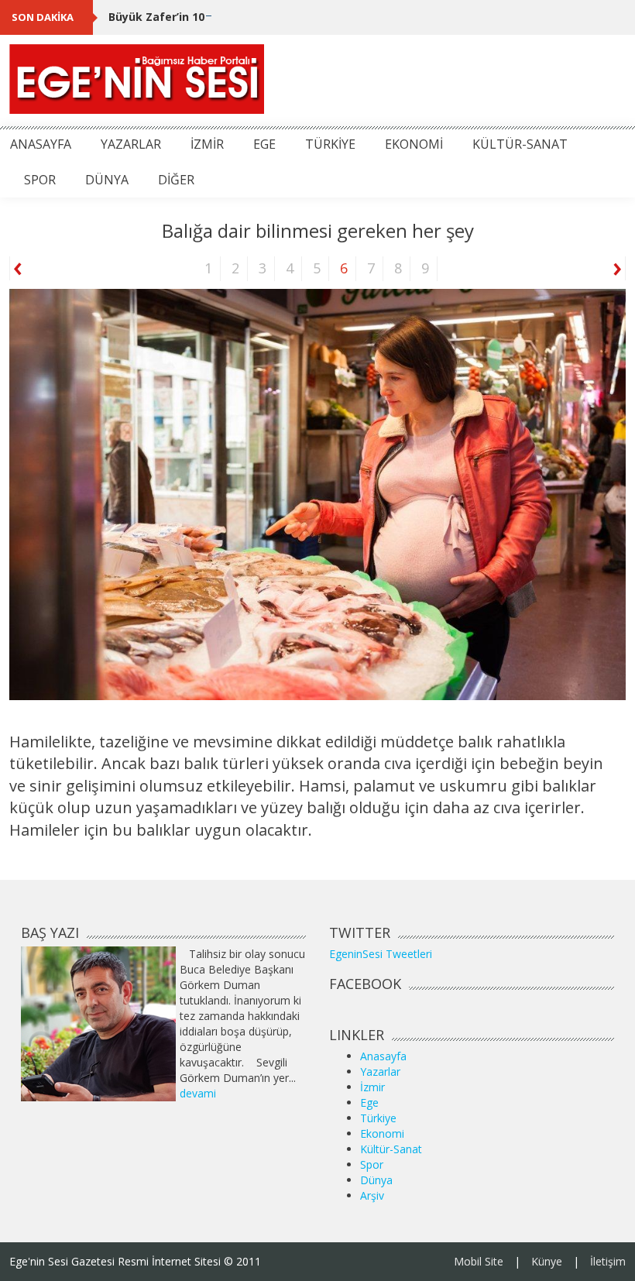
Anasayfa (383, 1056)
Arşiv (372, 1195)
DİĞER (176, 179)
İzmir (372, 1087)
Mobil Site (478, 1261)
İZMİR (207, 144)
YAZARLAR (131, 144)
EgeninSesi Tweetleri (380, 953)
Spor (371, 1164)
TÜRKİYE (330, 144)
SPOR (40, 179)
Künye (546, 1261)
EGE (264, 144)
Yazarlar (380, 1071)
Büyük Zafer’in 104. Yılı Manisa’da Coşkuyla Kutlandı (251, 16)
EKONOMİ (414, 144)
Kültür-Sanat (391, 1149)
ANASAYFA (40, 144)
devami (198, 1093)
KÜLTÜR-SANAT (520, 144)
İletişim (608, 1261)
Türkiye (378, 1118)
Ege (369, 1102)
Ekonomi (382, 1133)
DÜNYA (107, 179)
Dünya (376, 1180)
